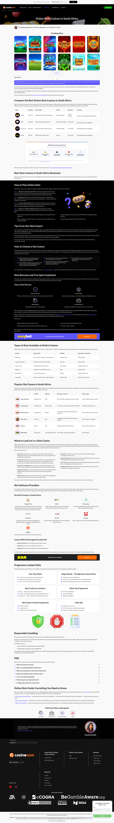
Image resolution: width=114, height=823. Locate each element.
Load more (57, 72)
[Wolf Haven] (49, 62)
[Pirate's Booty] (35, 44)
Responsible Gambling (49, 760)
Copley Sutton (42, 27)
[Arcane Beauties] (49, 44)
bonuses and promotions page (64, 314)
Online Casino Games (76, 752)
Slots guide (87, 692)
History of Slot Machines (21, 703)
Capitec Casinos (96, 763)
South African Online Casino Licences (51, 753)
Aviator (52, 269)
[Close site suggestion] (79, 2)
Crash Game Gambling (62, 716)
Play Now (87, 336)
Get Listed (46, 780)
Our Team (46, 775)
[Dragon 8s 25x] (79, 44)
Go (73, 2)
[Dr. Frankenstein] (64, 62)
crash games (46, 269)
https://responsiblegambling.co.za (45, 161)
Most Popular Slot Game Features (23, 696)
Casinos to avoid (47, 777)
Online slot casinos (51, 716)
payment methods (92, 314)
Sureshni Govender (25, 27)
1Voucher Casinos (97, 760)
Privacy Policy (47, 782)
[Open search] (102, 7)
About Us (47, 772)
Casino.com (3, 10)
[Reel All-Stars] (20, 44)
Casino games (41, 716)
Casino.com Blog (47, 785)
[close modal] (111, 801)
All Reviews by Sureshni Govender (25, 730)
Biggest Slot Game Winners (21, 700)
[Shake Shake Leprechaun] (35, 62)
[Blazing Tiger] (93, 62)
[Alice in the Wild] (20, 62)
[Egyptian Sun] (64, 44)
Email (94, 807)
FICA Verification (48, 757)
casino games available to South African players (61, 167)
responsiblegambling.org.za (92, 818)
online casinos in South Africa (40, 95)
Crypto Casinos (96, 758)
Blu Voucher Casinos (97, 755)
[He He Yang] (79, 62)
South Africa (10, 10)
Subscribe (108, 7)
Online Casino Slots (73, 758)
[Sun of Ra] (93, 44)
